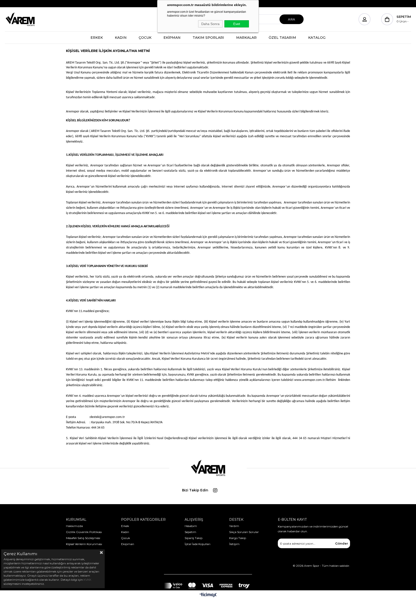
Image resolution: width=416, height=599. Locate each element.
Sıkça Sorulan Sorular (244, 532)
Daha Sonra (210, 24)
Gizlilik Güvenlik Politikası (84, 532)
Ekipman (127, 544)
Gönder (341, 543)
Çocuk (125, 538)
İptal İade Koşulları (197, 544)
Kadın (125, 532)
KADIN (121, 37)
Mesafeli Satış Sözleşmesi (83, 538)
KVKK (87, 579)
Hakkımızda (74, 526)
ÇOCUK (145, 37)
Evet (236, 24)
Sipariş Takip (193, 538)
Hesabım (191, 526)
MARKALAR (246, 37)
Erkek (125, 526)
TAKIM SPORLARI (208, 37)
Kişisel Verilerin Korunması (84, 544)
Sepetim (190, 532)
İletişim (234, 544)
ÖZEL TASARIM (282, 37)
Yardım (234, 526)
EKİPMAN (172, 37)
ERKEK (97, 37)
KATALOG (316, 37)
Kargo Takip (237, 538)
